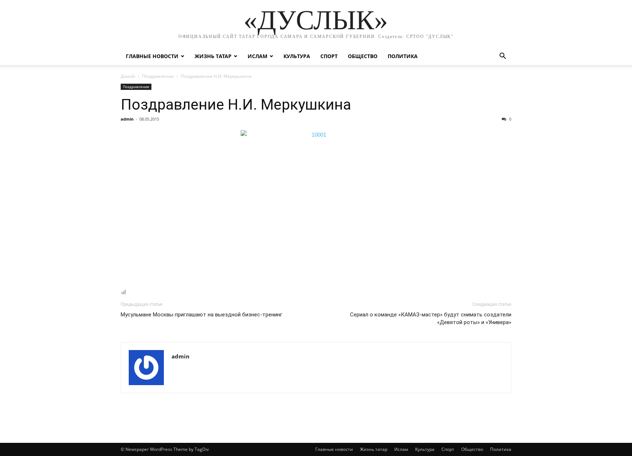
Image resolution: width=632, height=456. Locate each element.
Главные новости (152, 56)
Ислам (257, 56)
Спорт (329, 56)
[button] (502, 56)
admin (127, 119)
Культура (296, 56)
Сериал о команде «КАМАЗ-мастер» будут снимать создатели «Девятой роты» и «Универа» (430, 318)
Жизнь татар (213, 56)
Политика (403, 56)
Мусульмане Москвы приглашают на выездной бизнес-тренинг (201, 314)
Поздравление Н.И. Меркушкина (236, 104)
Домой (128, 76)
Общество (362, 56)
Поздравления (158, 76)
